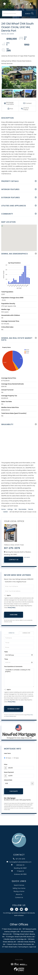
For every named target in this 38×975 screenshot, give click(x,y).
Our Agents (27, 557)
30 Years (8, 758)
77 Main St (20, 872)
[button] (29, 13)
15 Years (16, 758)
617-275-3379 (27, 4)
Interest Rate (8, 780)
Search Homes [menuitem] (19, 885)
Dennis (30, 509)
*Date (6, 652)
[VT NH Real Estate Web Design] (19, 970)
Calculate (14, 791)
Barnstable (22, 509)
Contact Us (13, 560)
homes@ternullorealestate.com (20, 862)
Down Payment (9, 772)
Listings (10, 509)
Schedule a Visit (26, 633)
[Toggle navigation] (35, 4)
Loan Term (7, 753)
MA (16, 509)
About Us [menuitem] (19, 894)
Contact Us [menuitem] (19, 897)
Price (5, 764)
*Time (6, 659)
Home (3, 509)
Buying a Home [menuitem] (19, 891)
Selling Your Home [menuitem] (19, 888)
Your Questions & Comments (13, 666)
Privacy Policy (11, 607)
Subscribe (13, 615)
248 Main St (20, 866)
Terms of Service (9, 716)
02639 (5, 512)
